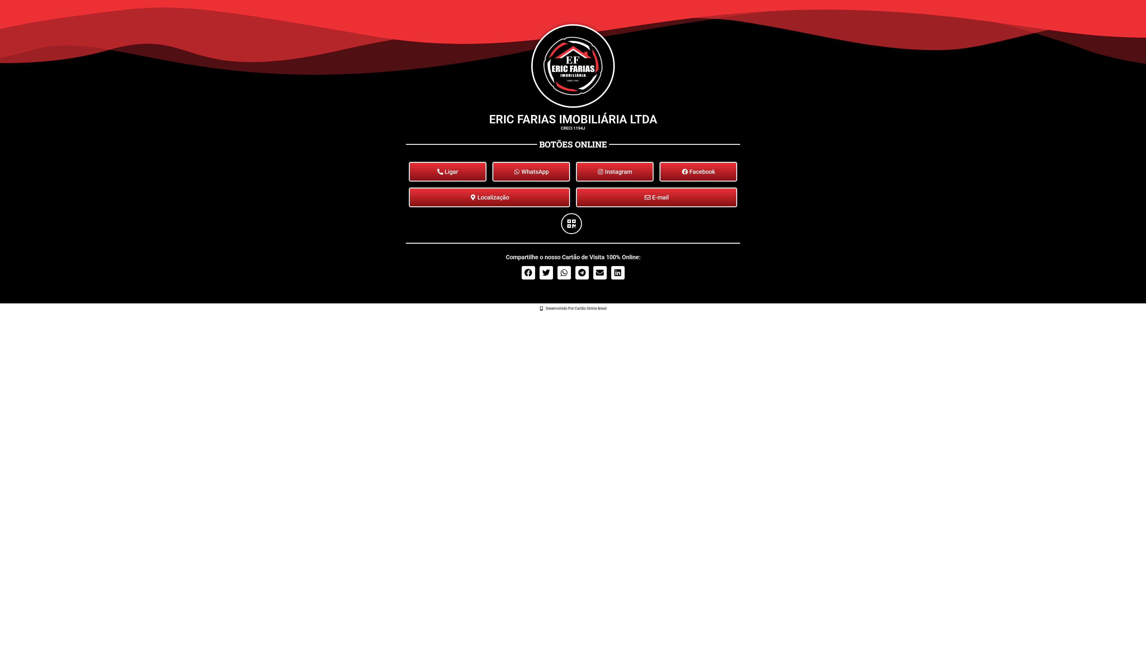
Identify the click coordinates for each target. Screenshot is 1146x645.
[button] (528, 273)
